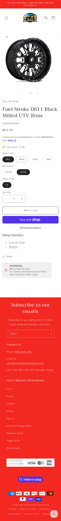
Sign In (10, 418)
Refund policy (45, 509)
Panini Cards (13, 448)
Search (10, 396)
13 (7, 185)
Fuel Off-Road (17, 242)
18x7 (8, 159)
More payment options (30, 227)
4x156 (23, 172)
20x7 (21, 159)
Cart (9, 389)
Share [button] (9, 256)
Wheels (13, 246)
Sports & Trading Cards (19, 426)
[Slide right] (37, 93)
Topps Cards (13, 440)
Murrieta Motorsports (29, 505)
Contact (11, 403)
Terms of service (31, 514)
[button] (6, 17)
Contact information (27, 509)
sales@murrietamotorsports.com (25, 363)
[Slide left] (23, 93)
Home (10, 411)
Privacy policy (15, 514)
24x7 (50, 160)
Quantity (6, 192)
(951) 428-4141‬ (23, 351)
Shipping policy (48, 514)
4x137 (10, 173)
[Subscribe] (50, 334)
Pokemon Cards (15, 433)
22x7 (37, 160)
